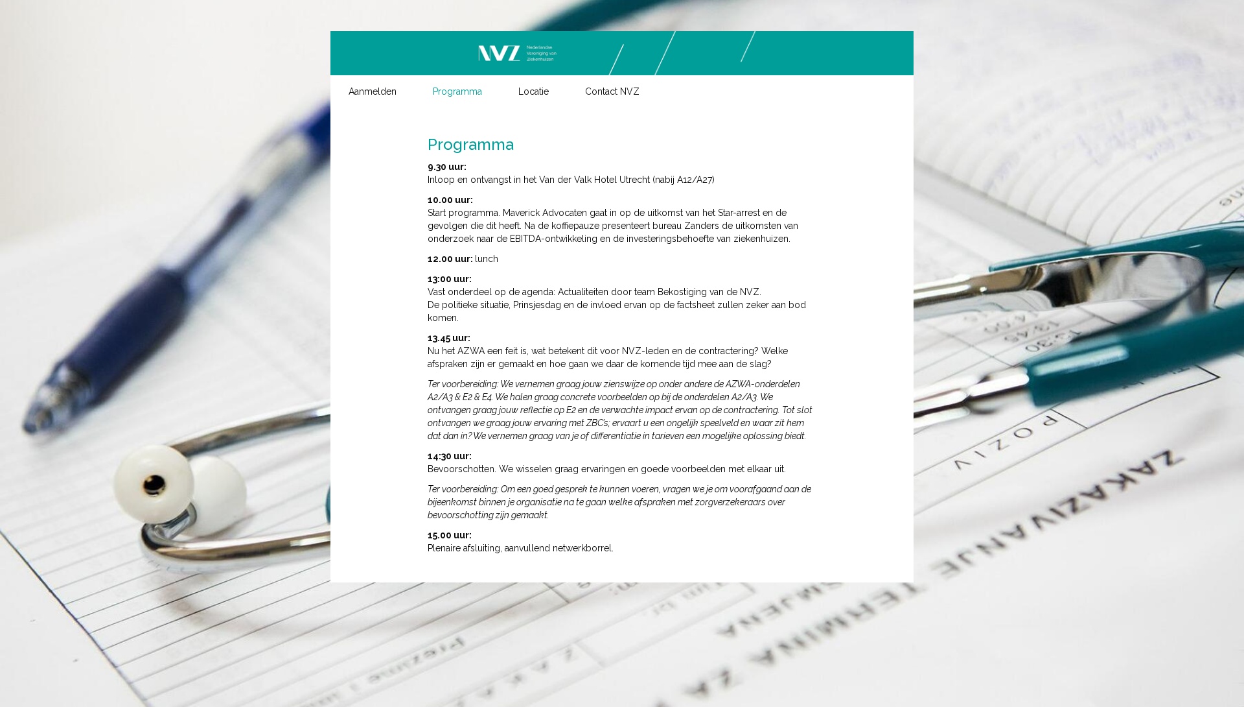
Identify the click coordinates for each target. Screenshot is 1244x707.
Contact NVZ (612, 91)
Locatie (533, 91)
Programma (457, 91)
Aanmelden (373, 91)
